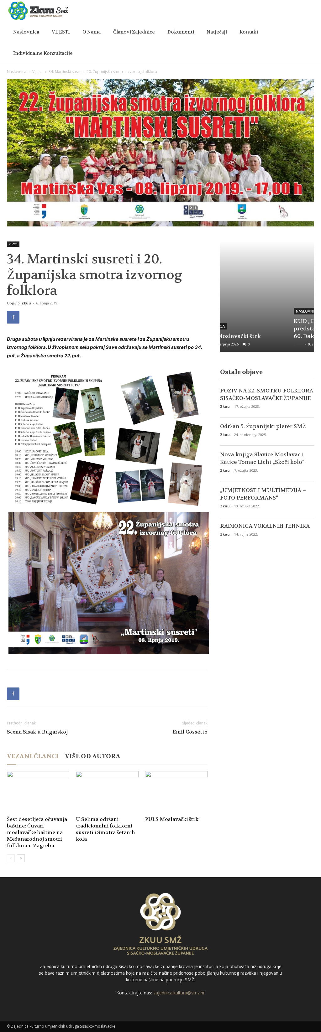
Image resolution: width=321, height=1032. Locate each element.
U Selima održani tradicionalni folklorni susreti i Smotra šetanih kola (105, 829)
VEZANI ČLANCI (33, 756)
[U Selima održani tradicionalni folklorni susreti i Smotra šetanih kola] (107, 792)
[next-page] (21, 858)
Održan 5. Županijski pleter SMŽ (263, 426)
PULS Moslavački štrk (171, 819)
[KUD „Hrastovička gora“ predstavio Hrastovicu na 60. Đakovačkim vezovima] (267, 296)
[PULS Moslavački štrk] (176, 792)
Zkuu (26, 303)
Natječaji (217, 32)
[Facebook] (13, 317)
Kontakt (248, 32)
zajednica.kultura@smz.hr (179, 993)
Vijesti (37, 71)
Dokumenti (180, 32)
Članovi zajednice (134, 32)
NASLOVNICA (240, 311)
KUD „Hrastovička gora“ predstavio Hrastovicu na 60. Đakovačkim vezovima (263, 329)
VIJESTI (61, 32)
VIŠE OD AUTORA (92, 756)
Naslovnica (26, 32)
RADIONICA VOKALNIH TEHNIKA (265, 525)
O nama (91, 32)
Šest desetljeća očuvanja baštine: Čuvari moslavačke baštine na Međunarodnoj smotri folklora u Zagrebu (37, 832)
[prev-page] (11, 858)
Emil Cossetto (190, 732)
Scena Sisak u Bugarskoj (37, 732)
